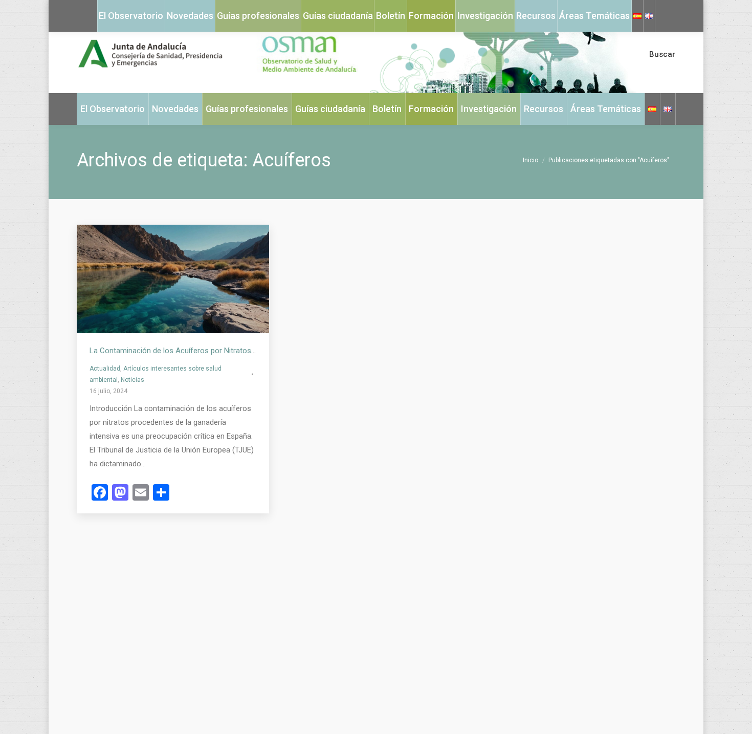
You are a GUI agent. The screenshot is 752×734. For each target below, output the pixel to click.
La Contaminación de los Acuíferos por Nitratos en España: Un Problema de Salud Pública (240, 350)
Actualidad (105, 368)
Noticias (132, 379)
